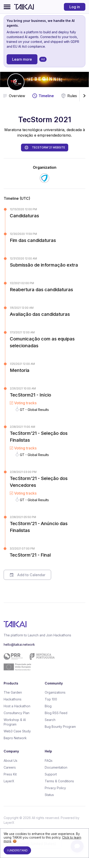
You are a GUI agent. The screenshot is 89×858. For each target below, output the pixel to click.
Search (50, 720)
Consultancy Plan (16, 713)
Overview (17, 95)
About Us (10, 760)
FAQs (48, 760)
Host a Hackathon (17, 706)
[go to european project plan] (42, 661)
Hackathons (12, 699)
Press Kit (10, 774)
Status (49, 795)
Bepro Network (15, 738)
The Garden (13, 692)
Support (51, 774)
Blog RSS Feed (56, 713)
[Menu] (7, 7)
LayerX (9, 781)
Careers (10, 767)
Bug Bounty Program (60, 726)
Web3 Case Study (17, 731)
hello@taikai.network (19, 644)
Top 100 (51, 699)
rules (72, 95)
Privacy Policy (55, 788)
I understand (17, 850)
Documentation (56, 767)
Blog (48, 706)
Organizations (55, 692)
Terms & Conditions (59, 781)
